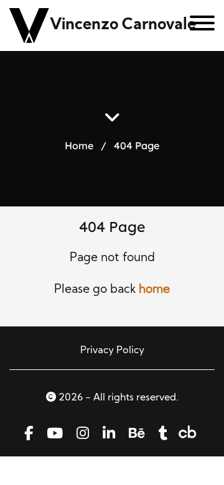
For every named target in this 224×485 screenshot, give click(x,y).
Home (79, 145)
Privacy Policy (112, 351)
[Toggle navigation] (197, 25)
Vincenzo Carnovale (123, 25)
